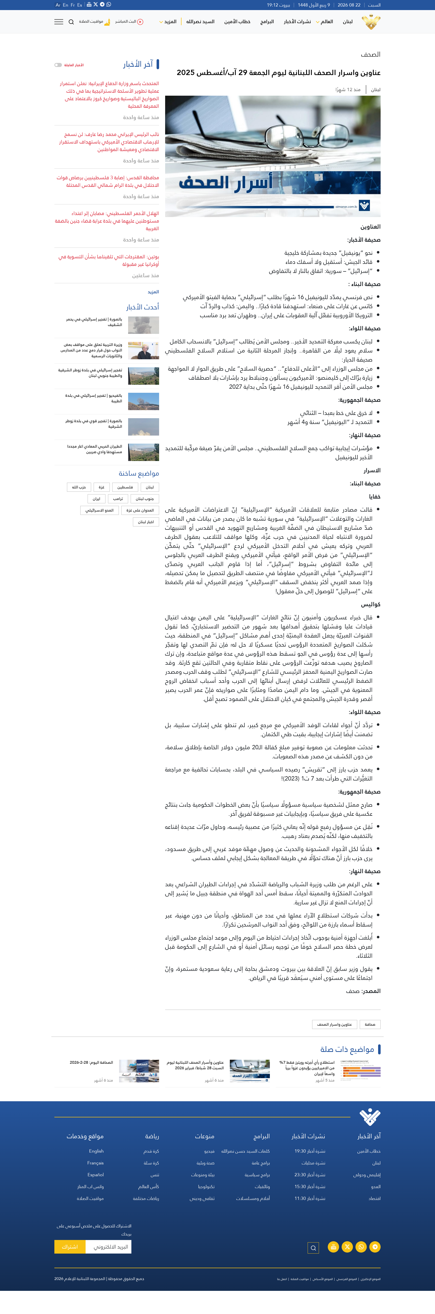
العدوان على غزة (140, 510)
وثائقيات (262, 1186)
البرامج (267, 21)
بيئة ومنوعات (202, 1174)
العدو (376, 1186)
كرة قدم (151, 1151)
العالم (327, 21)
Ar (58, 5)
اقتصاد (375, 1198)
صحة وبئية (205, 1163)
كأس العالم (148, 1186)
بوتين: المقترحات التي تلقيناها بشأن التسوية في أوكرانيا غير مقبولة (109, 260)
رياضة (152, 1136)
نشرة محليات (313, 1163)
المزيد (170, 21)
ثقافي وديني (202, 1198)
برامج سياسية (257, 1174)
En (65, 5)
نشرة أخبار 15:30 (310, 1186)
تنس (155, 1174)
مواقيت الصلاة (91, 21)
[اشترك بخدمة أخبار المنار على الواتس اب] (361, 1247)
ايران (96, 498)
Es (79, 5)
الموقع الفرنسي (347, 1279)
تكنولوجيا (206, 1186)
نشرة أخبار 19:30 (310, 1151)
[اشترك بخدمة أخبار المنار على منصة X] (347, 1247)
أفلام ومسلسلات (253, 1198)
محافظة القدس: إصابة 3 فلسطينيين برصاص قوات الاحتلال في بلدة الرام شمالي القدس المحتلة (108, 181)
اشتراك (70, 1247)
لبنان (348, 21)
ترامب (118, 498)
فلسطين (125, 487)
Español (96, 1174)
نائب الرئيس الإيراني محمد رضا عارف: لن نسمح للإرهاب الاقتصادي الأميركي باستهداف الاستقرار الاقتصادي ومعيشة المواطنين (109, 141)
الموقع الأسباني (323, 1279)
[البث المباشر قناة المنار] (333, 1247)
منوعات (204, 1136)
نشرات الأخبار (297, 21)
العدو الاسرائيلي (100, 510)
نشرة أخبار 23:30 (310, 1174)
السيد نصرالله (200, 21)
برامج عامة (261, 1163)
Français (95, 1163)
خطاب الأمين (237, 21)
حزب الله (79, 487)
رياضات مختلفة (146, 1198)
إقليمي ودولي (367, 1174)
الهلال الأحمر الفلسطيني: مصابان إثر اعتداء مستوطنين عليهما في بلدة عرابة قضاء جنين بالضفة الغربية (107, 220)
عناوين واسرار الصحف (334, 1024)
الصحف (371, 54)
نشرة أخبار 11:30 (310, 1198)
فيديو (209, 1151)
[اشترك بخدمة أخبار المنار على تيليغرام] (375, 1247)
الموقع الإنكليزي (371, 1279)
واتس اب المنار (90, 1186)
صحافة (370, 1024)
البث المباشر (125, 21)
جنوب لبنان (145, 498)
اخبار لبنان (146, 521)
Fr (73, 5)
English (96, 1151)
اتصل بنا (282, 1279)
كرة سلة (151, 1163)
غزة (101, 487)
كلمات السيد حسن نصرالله (246, 1151)
